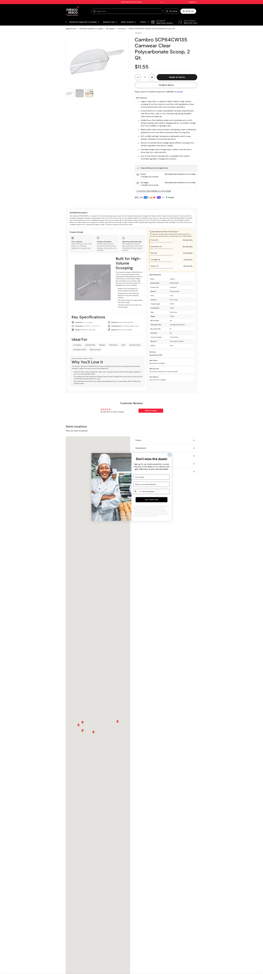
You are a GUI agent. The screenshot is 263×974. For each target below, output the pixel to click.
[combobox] (137, 491)
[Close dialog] (169, 455)
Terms (155, 516)
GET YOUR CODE (151, 500)
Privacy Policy (148, 516)
